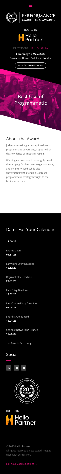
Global (44, 48)
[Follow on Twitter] (8, 368)
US (37, 48)
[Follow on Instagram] (16, 368)
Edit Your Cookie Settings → (21, 463)
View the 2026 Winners (31, 65)
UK (31, 48)
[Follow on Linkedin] (23, 368)
